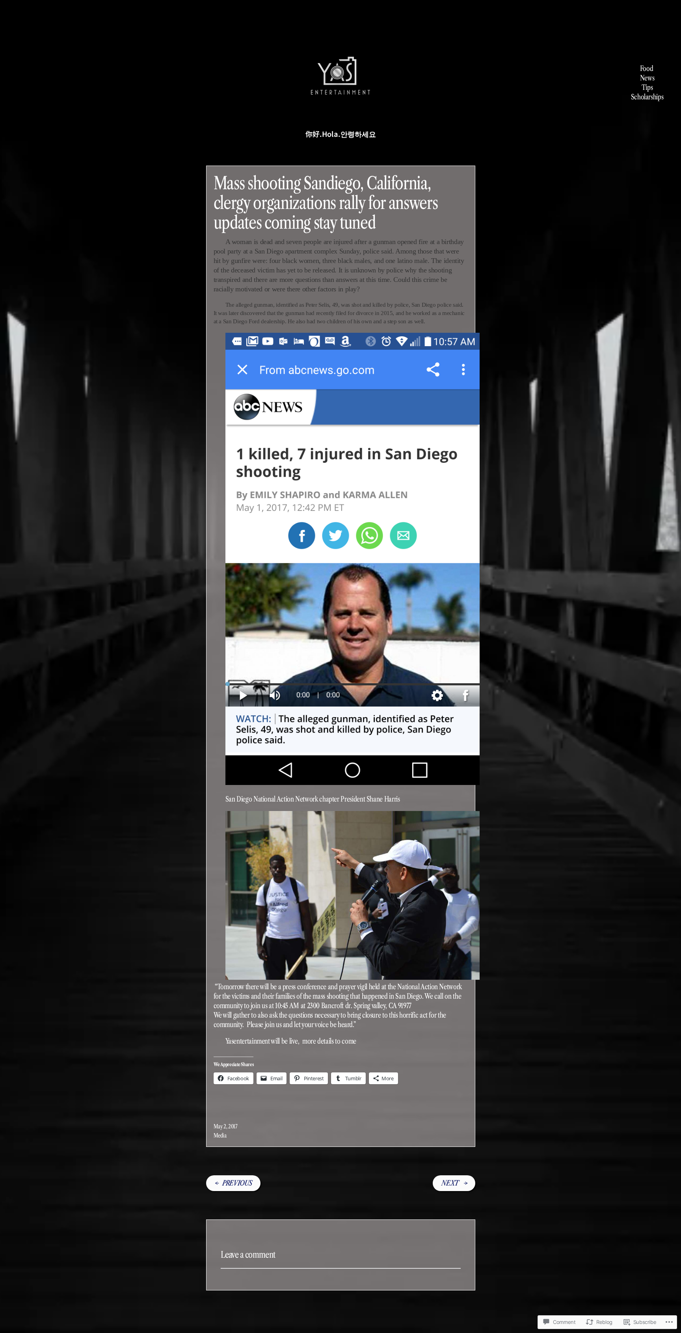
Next (450, 1183)
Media (220, 1135)
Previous (237, 1183)
